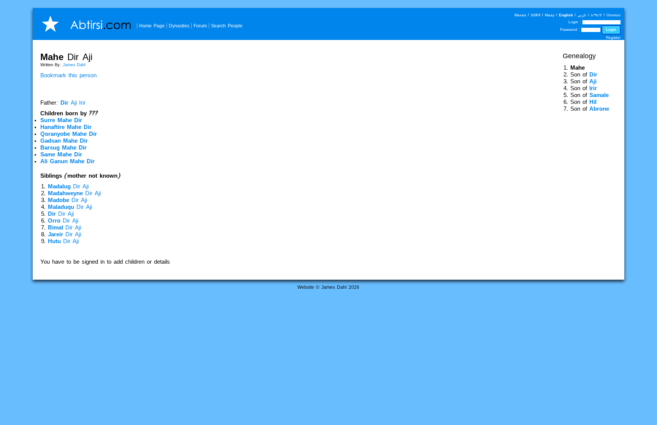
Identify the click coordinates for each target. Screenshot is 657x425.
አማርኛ (596, 15)
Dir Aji (68, 186)
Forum (200, 25)
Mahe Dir (61, 120)
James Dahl (74, 64)
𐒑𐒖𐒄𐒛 (535, 15)
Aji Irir (73, 103)
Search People (227, 25)
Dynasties (179, 25)
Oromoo (613, 15)
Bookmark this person (68, 75)
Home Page (152, 25)
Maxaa (520, 15)
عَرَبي (582, 15)
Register (613, 37)
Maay (549, 15)
